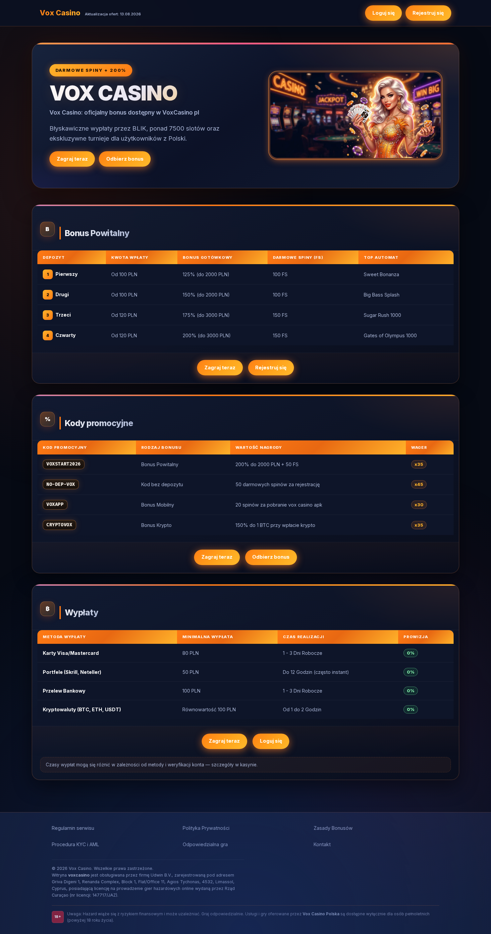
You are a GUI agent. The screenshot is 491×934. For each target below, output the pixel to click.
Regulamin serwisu (73, 828)
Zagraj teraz (72, 159)
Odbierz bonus (125, 159)
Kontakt (322, 844)
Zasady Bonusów (333, 828)
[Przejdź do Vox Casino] (355, 115)
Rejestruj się (428, 13)
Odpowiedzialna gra (205, 844)
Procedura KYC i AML (75, 844)
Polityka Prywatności (206, 828)
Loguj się (383, 13)
